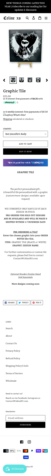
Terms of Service (14, 373)
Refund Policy (13, 358)
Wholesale (11, 380)
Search (9, 328)
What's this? (19, 115)
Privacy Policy (13, 350)
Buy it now (25, 151)
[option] (13, 80)
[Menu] (46, 18)
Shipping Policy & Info (17, 365)
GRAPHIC (7, 129)
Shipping (7, 119)
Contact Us (11, 343)
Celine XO (29, 467)
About (9, 335)
